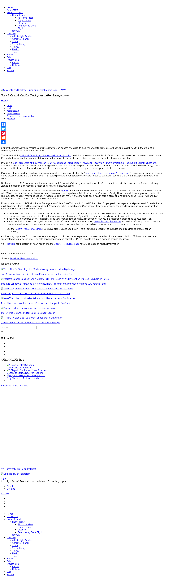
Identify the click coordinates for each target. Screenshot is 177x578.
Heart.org (10, 244)
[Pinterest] (82, 133)
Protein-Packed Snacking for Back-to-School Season (28, 313)
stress (65, 190)
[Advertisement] (82, 80)
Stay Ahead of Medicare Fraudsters (25, 378)
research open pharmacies (107, 221)
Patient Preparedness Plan (28, 229)
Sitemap (11, 488)
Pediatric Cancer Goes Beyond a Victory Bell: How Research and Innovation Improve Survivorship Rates (53, 283)
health (10, 108)
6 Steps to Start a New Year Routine (25, 373)
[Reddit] (82, 138)
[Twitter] (82, 129)
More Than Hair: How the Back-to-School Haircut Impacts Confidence (36, 303)
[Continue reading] (20, 365)
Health (4, 100)
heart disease (13, 113)
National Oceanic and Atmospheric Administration (45, 155)
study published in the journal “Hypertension (108, 173)
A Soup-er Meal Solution (19, 367)
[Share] (82, 142)
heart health (13, 111)
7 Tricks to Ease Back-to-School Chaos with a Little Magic (30, 322)
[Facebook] (82, 124)
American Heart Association (21, 116)
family (10, 105)
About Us (11, 486)
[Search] (2, 331)
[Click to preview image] (33, 90)
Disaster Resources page (66, 244)
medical (11, 118)
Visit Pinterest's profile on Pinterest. (19, 469)
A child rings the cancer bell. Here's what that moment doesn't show (35, 293)
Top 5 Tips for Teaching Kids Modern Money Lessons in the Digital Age (37, 274)
